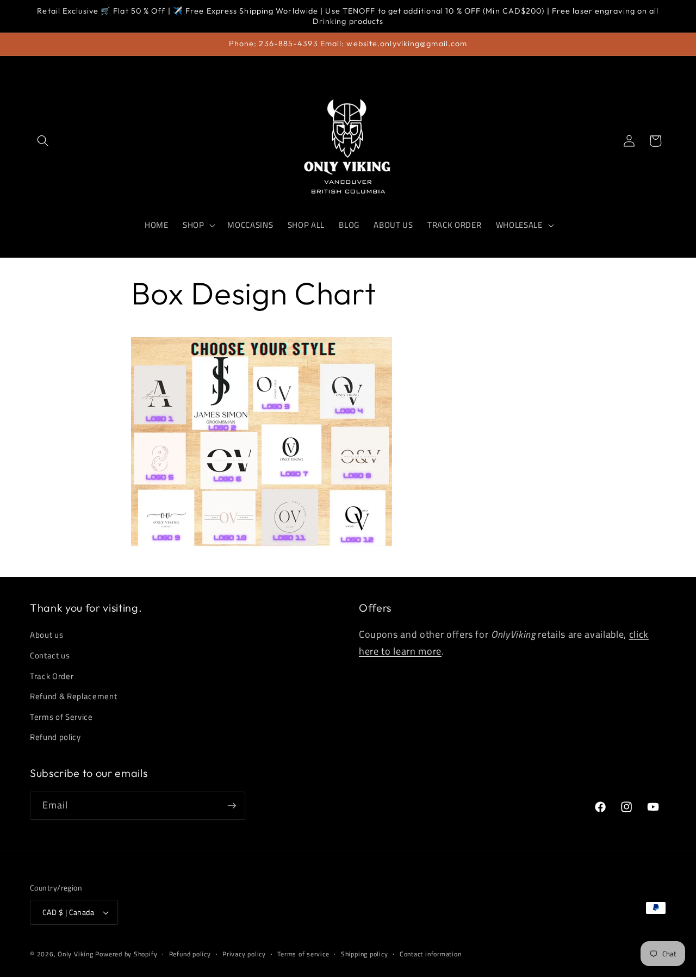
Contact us (50, 655)
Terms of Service (61, 717)
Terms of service (303, 954)
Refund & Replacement (73, 696)
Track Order (51, 676)
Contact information (431, 954)
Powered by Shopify (126, 954)
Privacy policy (244, 954)
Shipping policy (364, 954)
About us (46, 634)
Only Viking (75, 954)
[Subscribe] (232, 806)
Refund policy (55, 737)
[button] (43, 141)
